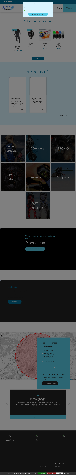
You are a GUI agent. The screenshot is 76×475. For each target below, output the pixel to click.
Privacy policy (66, 473)
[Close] (51, 3)
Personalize (59, 473)
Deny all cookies (51, 473)
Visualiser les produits (39, 14)
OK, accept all (42, 473)
